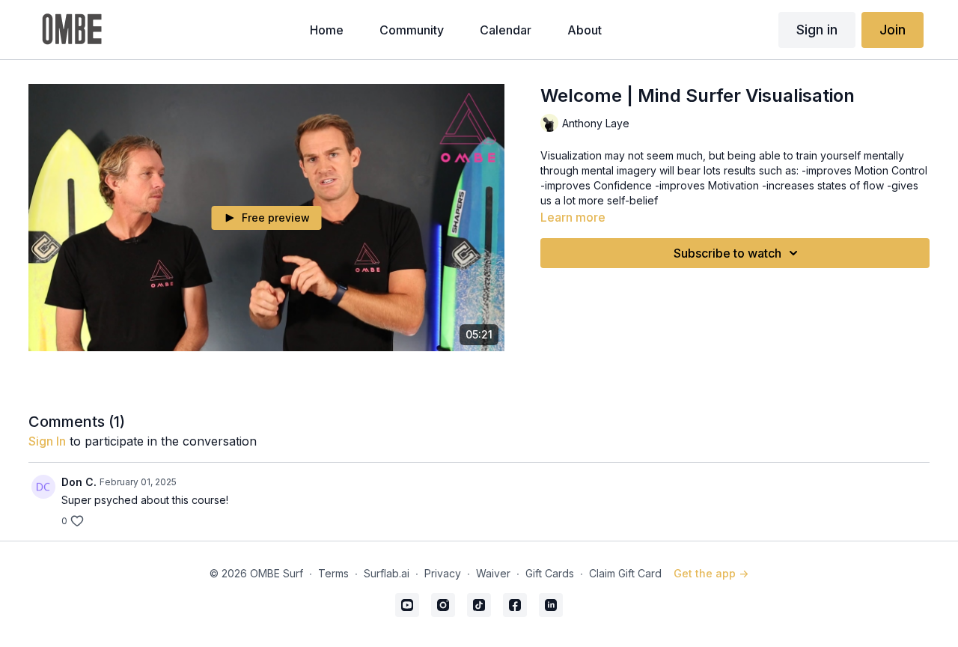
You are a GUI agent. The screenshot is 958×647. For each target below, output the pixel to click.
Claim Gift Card (625, 573)
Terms (333, 573)
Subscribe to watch (727, 253)
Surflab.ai (386, 573)
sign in (47, 441)
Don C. (79, 482)
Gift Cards (549, 573)
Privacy (442, 573)
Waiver (493, 573)
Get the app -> (711, 573)
